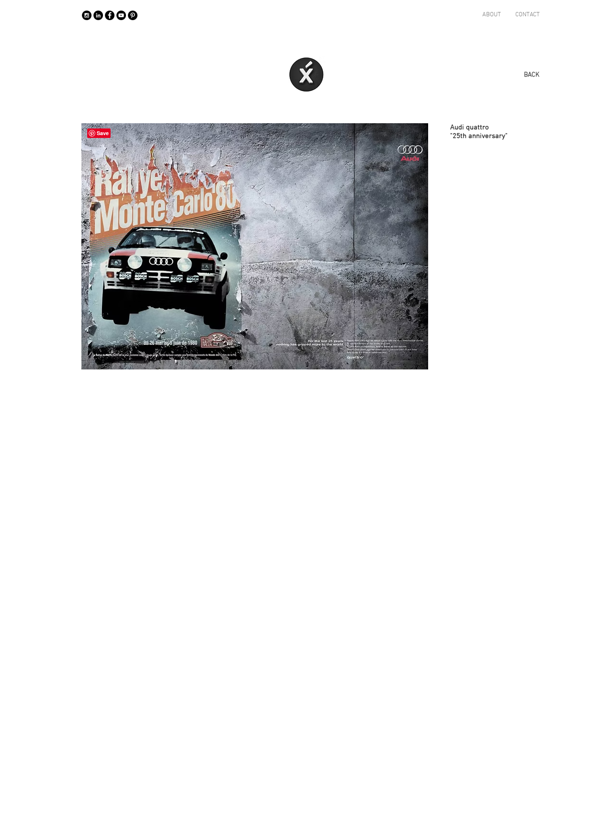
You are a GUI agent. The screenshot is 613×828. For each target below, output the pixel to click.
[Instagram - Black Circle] (86, 15)
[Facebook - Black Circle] (109, 15)
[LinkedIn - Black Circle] (98, 15)
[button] (254, 246)
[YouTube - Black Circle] (121, 15)
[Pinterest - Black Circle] (132, 15)
